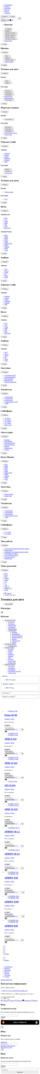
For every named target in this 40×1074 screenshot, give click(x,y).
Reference (7, 158)
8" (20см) (7, 418)
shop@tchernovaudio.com (20, 991)
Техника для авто (10, 33)
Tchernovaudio (8, 62)
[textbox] (20, 1015)
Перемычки (8, 558)
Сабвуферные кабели (11, 553)
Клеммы (7, 440)
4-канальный (8, 400)
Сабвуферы (8, 94)
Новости (7, 6)
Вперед (6, 954)
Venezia (6, 247)
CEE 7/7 (7, 586)
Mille (6, 223)
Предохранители (9, 443)
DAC (6, 199)
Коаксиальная (8, 378)
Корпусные (8, 425)
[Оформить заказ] (9, 20)
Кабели (7, 169)
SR (5, 274)
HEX (6, 235)
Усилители (8, 92)
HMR (6, 242)
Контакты (7, 8)
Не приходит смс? (6, 1047)
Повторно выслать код (8, 1046)
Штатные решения (10, 382)
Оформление (8, 448)
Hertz (6, 56)
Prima (6, 276)
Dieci (6, 218)
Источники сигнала (10, 133)
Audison (7, 58)
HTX (6, 240)
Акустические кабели (11, 555)
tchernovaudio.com (6, 980)
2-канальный (8, 398)
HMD (6, 245)
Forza (6, 277)
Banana (6, 578)
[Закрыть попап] (2, 1027)
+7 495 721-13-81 (6, 991)
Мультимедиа (8, 98)
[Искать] (19, 18)
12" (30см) (7, 421)
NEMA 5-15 (8, 588)
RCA (6, 573)
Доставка (7, 13)
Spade (6, 580)
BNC (6, 577)
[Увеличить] (22, 729)
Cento (6, 221)
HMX (6, 237)
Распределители (9, 445)
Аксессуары (8, 100)
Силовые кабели (9, 557)
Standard (7, 153)
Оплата (6, 11)
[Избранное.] (5, 732)
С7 (5, 583)
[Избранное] (11, 20)
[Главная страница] (2, 963)
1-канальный (8, 397)
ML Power (7, 228)
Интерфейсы (8, 441)
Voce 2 (6, 271)
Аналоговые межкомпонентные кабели (16, 548)
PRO (5, 162)
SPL (5, 225)
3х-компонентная (9, 377)
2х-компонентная (9, 375)
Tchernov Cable (9, 37)
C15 (5, 582)
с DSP (6, 403)
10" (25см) (7, 420)
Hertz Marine (8, 119)
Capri (6, 250)
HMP (6, 248)
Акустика (8, 90)
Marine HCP (8, 243)
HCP (5, 226)
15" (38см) (7, 423)
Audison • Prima (9, 719)
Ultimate (6, 160)
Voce (5, 269)
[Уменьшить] (10, 729)
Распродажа (8, 41)
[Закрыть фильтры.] (2, 612)
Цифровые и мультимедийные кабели (16, 552)
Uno (5, 220)
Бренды (6, 10)
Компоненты (8, 380)
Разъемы (8, 171)
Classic (6, 157)
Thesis (6, 272)
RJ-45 (6, 590)
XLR (6, 575)
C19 (5, 585)
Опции (6, 450)
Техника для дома (10, 39)
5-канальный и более (11, 402)
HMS (6, 238)
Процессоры (8, 96)
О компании (8, 5)
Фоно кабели (8, 550)
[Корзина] (12, 20)
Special (6, 155)
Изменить (4, 1042)
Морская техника (10, 35)
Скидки (6, 976)
